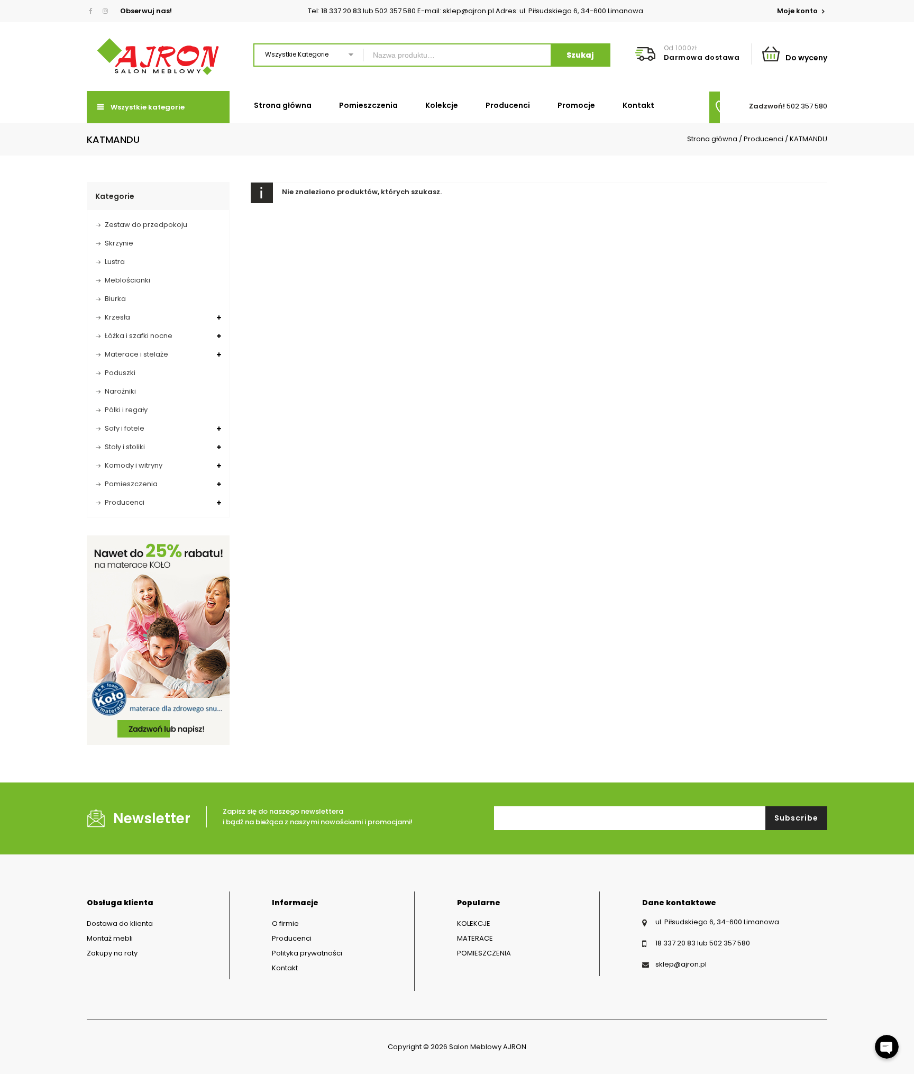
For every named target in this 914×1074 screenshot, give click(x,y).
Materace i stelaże (136, 354)
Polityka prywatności (307, 953)
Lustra (115, 262)
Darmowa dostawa (702, 57)
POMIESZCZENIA (484, 953)
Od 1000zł (680, 47)
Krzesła (117, 317)
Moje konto (798, 11)
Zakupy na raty (112, 953)
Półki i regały (126, 410)
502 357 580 (807, 106)
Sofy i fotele (124, 428)
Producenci (508, 105)
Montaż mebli (110, 938)
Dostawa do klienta (120, 923)
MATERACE (475, 938)
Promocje (576, 105)
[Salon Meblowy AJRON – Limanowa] (158, 56)
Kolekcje (441, 105)
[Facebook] (93, 11)
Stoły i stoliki (125, 447)
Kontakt (638, 105)
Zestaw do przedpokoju (146, 225)
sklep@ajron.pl (681, 964)
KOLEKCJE (473, 923)
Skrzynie (119, 243)
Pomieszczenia (368, 105)
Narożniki (120, 391)
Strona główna (283, 105)
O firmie (285, 923)
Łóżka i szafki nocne (138, 336)
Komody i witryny (133, 465)
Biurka (115, 299)
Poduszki (120, 373)
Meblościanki (127, 280)
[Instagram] (105, 11)
